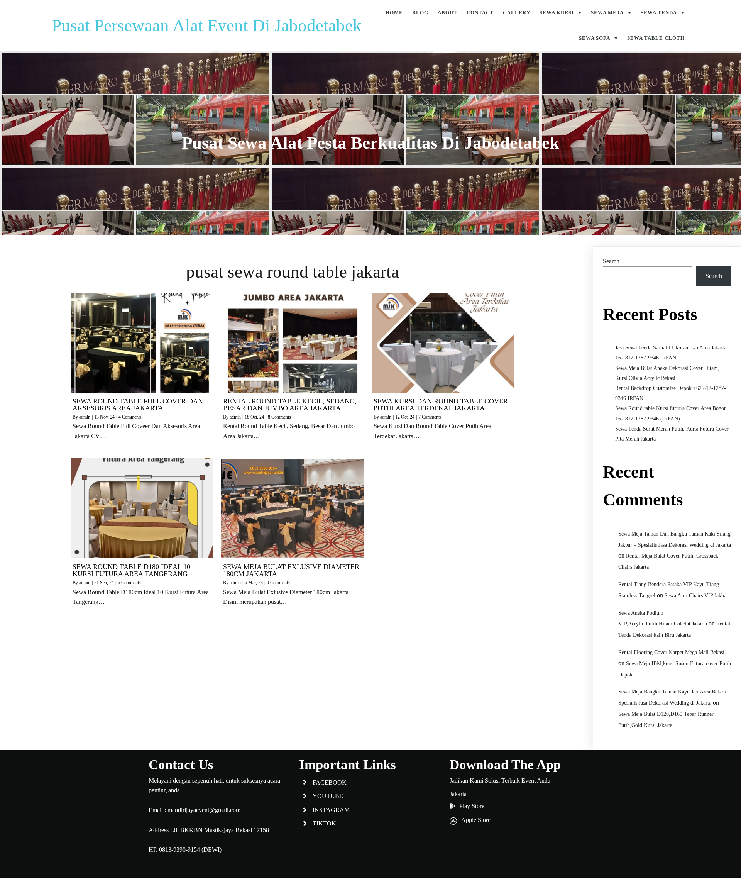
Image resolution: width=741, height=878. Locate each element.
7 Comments (430, 417)
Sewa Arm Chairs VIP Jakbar (696, 595)
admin (84, 417)
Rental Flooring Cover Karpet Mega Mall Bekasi (671, 652)
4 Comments (130, 417)
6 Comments (129, 582)
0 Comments (278, 582)
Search (611, 261)
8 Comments (279, 417)
